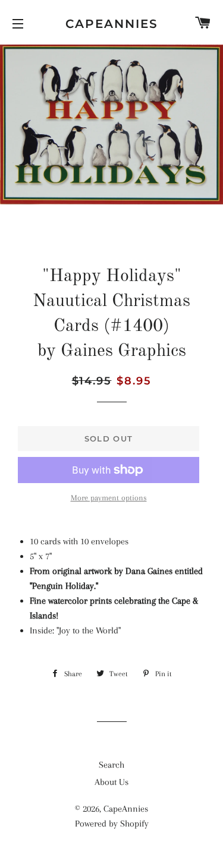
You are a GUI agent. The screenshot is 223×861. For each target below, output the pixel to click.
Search (111, 764)
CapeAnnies (111, 24)
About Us (111, 782)
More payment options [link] (109, 497)
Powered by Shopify (112, 823)
